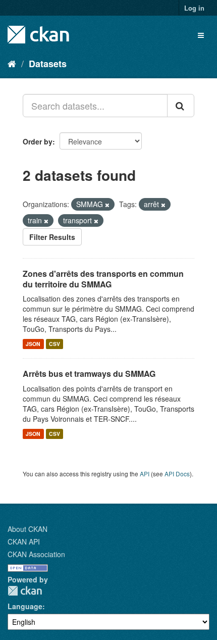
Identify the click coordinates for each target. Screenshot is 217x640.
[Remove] (107, 205)
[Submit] (180, 105)
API (144, 473)
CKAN (25, 590)
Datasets (48, 63)
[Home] (12, 63)
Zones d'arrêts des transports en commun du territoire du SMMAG (103, 279)
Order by (37, 141)
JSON (33, 344)
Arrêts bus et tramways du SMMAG (89, 373)
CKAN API (24, 541)
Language (25, 606)
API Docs (177, 473)
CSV (54, 344)
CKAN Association (36, 554)
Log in (194, 8)
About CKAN (27, 529)
